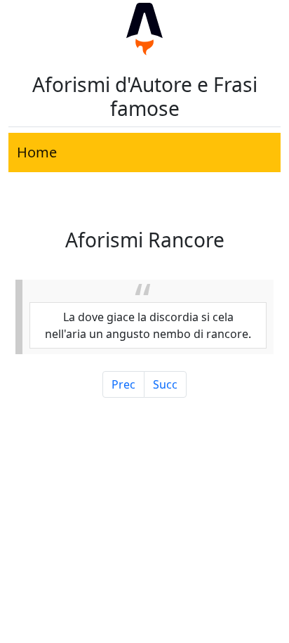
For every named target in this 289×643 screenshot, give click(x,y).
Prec (123, 384)
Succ (165, 384)
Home (37, 152)
